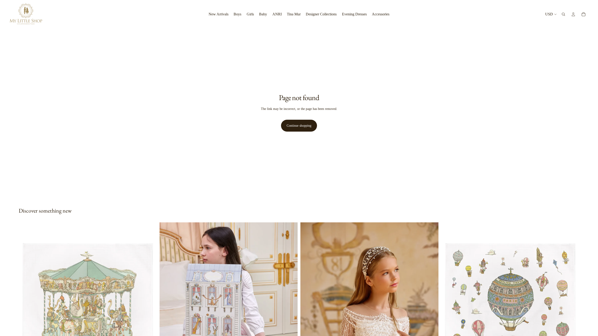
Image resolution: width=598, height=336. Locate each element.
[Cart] (583, 14)
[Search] (563, 14)
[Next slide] (291, 308)
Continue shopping (299, 125)
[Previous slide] (167, 308)
